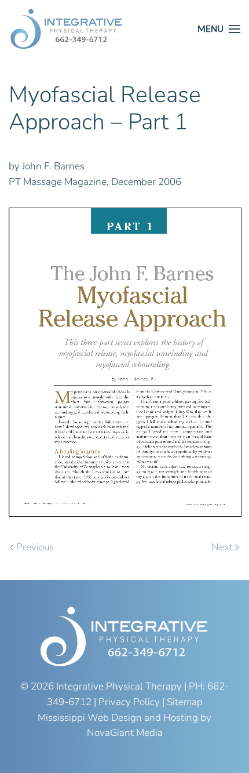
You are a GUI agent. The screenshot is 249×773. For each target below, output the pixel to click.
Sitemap (185, 702)
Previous (35, 547)
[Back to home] (66, 29)
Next (222, 547)
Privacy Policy (129, 702)
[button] (218, 29)
